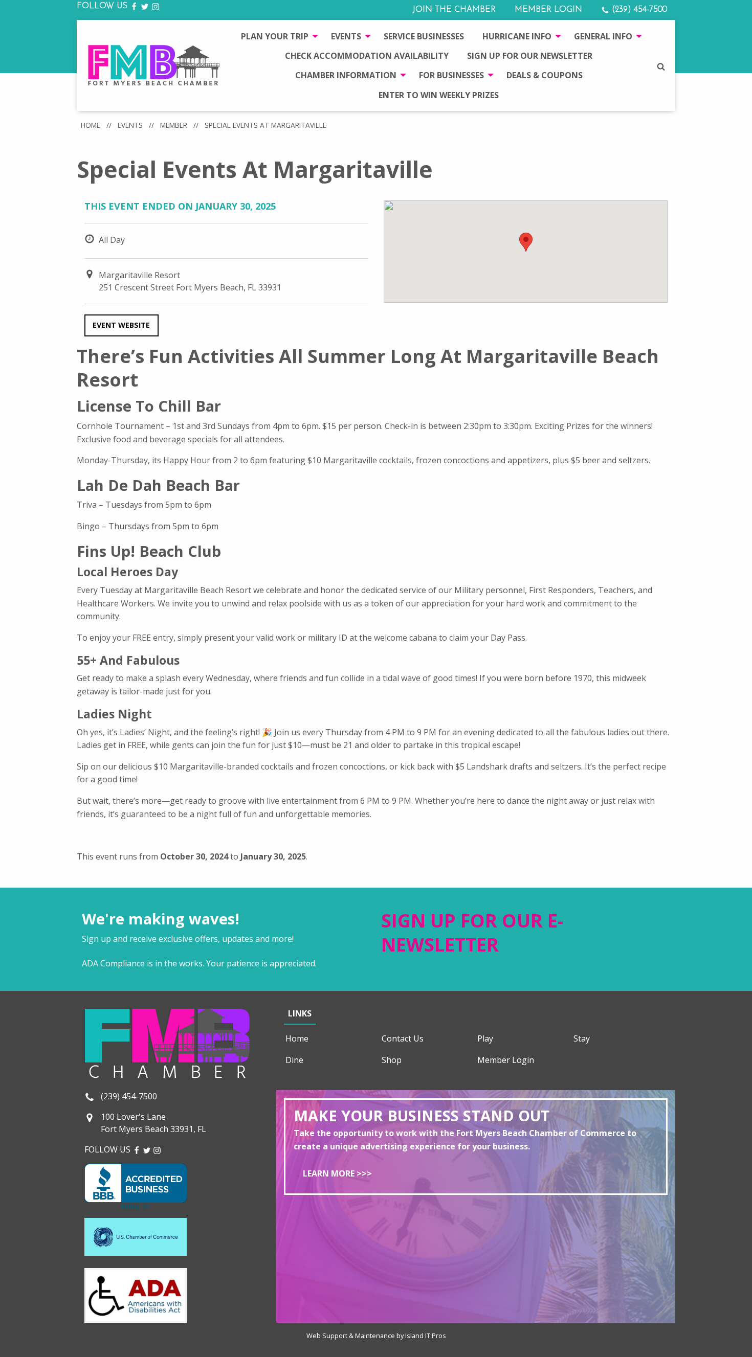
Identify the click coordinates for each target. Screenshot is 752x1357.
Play (485, 1038)
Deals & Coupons (544, 75)
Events (346, 36)
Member (173, 125)
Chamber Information (345, 75)
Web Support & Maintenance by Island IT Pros (376, 1335)
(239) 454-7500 (638, 10)
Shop (392, 1060)
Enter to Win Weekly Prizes (439, 95)
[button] (526, 242)
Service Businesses (424, 36)
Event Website (121, 325)
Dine (294, 1060)
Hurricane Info (516, 36)
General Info (603, 36)
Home (90, 125)
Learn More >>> (337, 1173)
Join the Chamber (454, 10)
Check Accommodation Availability (367, 55)
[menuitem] (277, 36)
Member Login (548, 10)
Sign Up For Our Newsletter (529, 55)
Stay (581, 1038)
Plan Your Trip (274, 36)
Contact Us (403, 1038)
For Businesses (451, 75)
